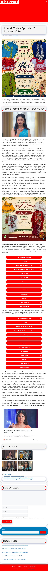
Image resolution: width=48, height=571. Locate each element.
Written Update (7, 474)
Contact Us (20, 566)
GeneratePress (31, 569)
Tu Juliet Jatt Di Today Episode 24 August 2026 (14, 559)
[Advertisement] (24, 13)
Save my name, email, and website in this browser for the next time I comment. (23, 518)
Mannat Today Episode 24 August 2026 (12, 555)
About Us (14, 566)
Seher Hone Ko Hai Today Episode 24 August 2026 (15, 552)
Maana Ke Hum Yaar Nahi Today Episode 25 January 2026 (18, 478)
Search (3, 529)
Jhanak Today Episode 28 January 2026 (14, 476)
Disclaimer (26, 566)
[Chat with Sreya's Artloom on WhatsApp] (24, 68)
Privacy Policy (33, 566)
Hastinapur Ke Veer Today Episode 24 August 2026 (15, 545)
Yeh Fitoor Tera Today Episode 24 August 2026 (14, 548)
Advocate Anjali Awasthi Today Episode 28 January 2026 (18, 479)
